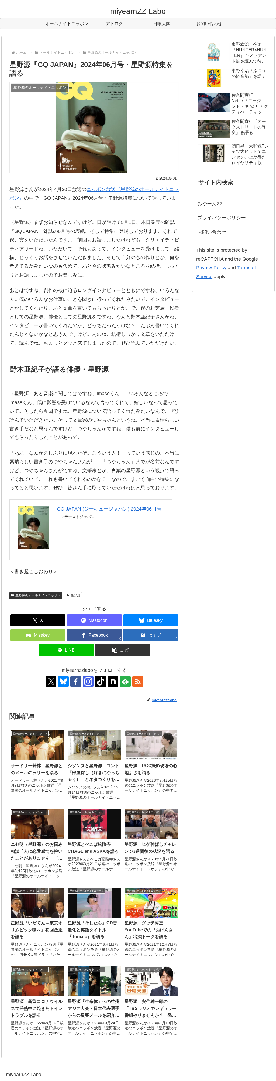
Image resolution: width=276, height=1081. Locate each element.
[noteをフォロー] (113, 681)
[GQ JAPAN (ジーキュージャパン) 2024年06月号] (33, 527)
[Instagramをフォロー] (88, 681)
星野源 (75, 595)
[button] (122, 650)
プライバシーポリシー (221, 217)
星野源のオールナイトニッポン (38, 595)
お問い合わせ (211, 232)
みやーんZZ (210, 203)
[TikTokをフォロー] (100, 681)
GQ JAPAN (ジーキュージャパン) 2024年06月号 (109, 509)
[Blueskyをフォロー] (63, 681)
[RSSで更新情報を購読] (137, 681)
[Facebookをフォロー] (75, 681)
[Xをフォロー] (51, 681)
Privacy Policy (211, 267)
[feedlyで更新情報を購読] (125, 681)
